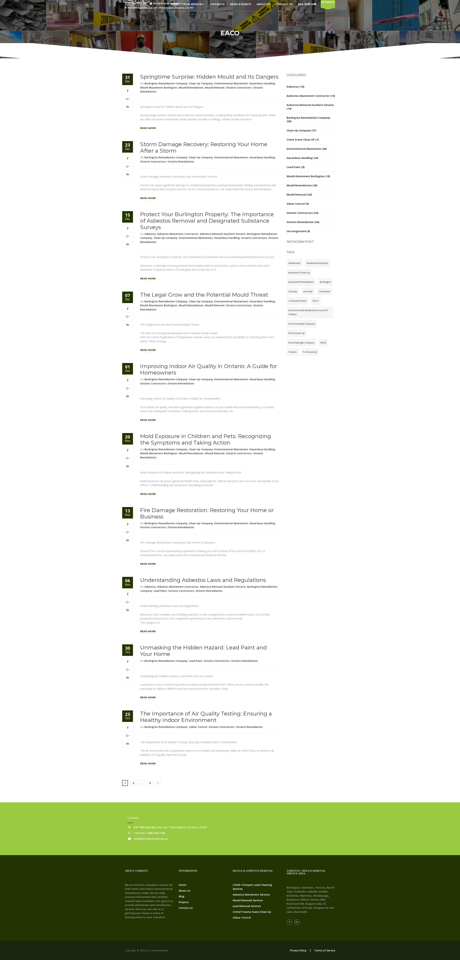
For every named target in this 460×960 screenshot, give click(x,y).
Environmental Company (301, 323)
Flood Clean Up (296, 333)
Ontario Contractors (239, 87)
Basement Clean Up (299, 272)
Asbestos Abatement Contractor (177, 234)
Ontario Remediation (180, 161)
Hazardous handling (262, 83)
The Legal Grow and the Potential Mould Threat (204, 294)
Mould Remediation (191, 87)
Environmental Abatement (231, 83)
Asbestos (150, 234)
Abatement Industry (317, 263)
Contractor (324, 291)
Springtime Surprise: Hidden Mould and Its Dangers (209, 76)
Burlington (325, 281)
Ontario (292, 352)
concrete (308, 291)
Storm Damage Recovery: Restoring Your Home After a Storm (203, 147)
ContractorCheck (297, 300)
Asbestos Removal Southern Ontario (223, 234)
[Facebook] (127, 91)
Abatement (294, 263)
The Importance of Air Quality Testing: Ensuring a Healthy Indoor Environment (206, 716)
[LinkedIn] (127, 106)
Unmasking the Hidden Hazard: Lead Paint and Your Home (203, 650)
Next (158, 783)
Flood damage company (301, 342)
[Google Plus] (127, 99)
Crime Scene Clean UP (301, 139)
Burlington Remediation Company (166, 83)
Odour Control (198, 727)
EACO (316, 300)
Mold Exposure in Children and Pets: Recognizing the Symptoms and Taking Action (205, 439)
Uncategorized (296, 231)
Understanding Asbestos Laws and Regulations (203, 580)
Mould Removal (214, 87)
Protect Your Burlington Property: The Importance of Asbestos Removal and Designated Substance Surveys (207, 221)
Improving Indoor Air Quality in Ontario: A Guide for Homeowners (208, 369)
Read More (148, 128)
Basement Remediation (301, 281)
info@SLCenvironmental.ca (151, 838)
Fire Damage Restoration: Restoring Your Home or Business (207, 513)
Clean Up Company (201, 83)
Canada (292, 291)
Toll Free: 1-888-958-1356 (149, 833)
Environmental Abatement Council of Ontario (308, 312)
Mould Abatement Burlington (158, 87)
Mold (323, 342)
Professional (310, 352)
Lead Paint (160, 590)
